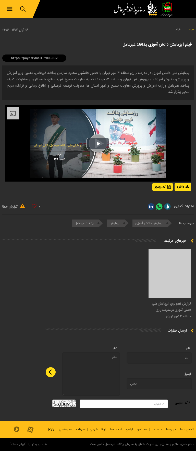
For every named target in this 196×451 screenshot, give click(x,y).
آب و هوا (116, 429)
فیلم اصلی (173, 200)
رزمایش (114, 223)
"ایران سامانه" (18, 444)
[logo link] (137, 9)
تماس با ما (187, 429)
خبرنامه (80, 429)
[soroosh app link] (16, 429)
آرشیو (129, 429)
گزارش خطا (10, 207)
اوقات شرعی (98, 429)
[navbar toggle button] (9, 9)
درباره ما (171, 429)
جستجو (142, 429)
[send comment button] (51, 372)
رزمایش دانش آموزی (149, 223)
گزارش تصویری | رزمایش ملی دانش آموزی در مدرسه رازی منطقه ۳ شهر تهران (171, 310)
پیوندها (157, 429)
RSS (51, 429)
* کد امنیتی (183, 403)
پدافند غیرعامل (85, 223)
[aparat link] (30, 430)
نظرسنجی (65, 429)
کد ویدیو (160, 187)
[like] (34, 206)
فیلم (191, 29)
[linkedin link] (151, 206)
